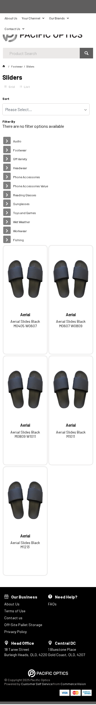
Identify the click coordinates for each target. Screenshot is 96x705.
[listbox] (46, 109)
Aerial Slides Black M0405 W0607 (25, 323)
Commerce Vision (73, 684)
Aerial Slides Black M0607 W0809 (71, 323)
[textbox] (41, 53)
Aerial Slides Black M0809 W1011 (25, 434)
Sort (5, 98)
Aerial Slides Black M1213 (25, 545)
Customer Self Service (37, 684)
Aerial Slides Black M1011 (71, 434)
